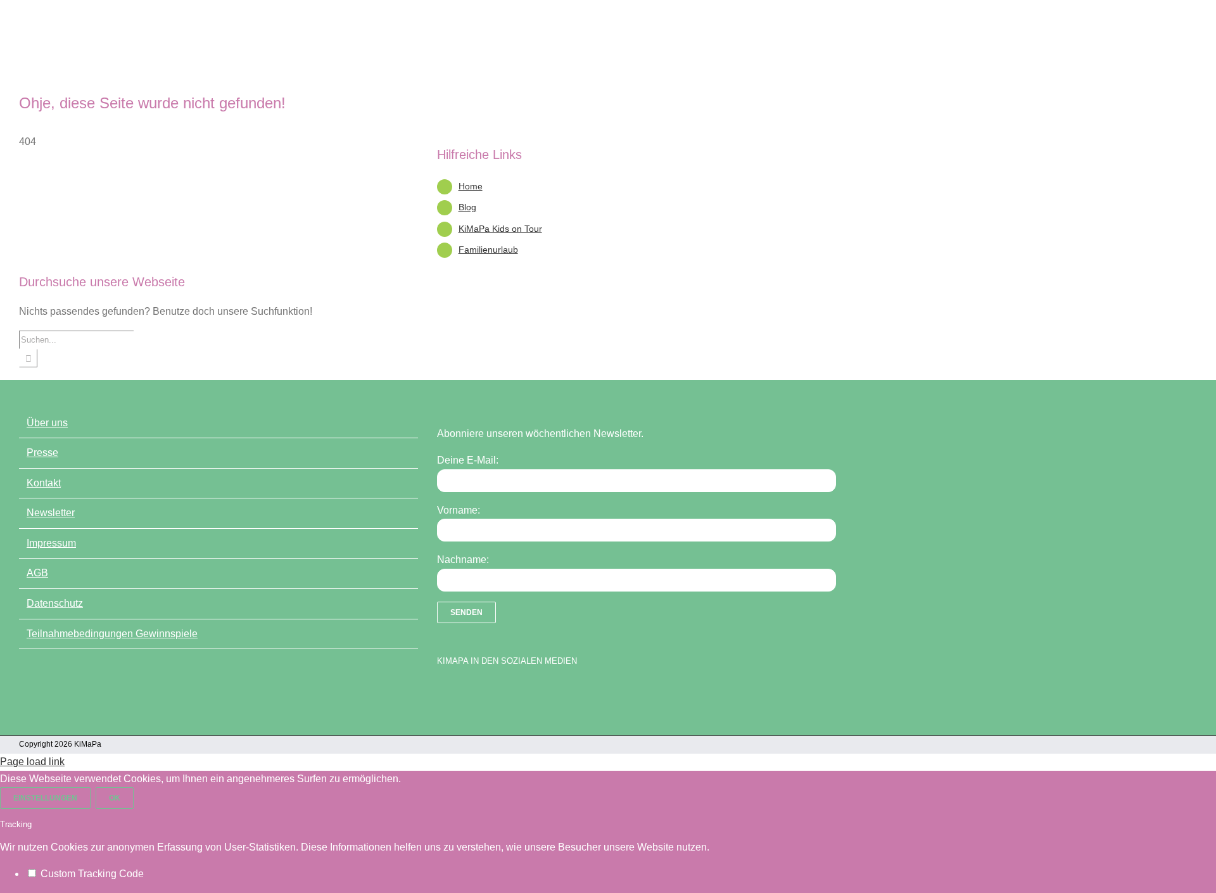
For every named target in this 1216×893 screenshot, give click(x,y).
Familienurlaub (488, 249)
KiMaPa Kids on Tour (500, 229)
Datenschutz (55, 603)
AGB (37, 572)
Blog (467, 207)
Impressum (51, 543)
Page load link (32, 761)
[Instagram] (487, 693)
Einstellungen (45, 798)
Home (471, 186)
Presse (42, 452)
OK (114, 798)
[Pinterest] (510, 693)
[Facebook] (443, 693)
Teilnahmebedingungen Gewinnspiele (112, 633)
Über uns (47, 422)
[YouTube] (465, 693)
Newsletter (51, 512)
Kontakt (44, 483)
